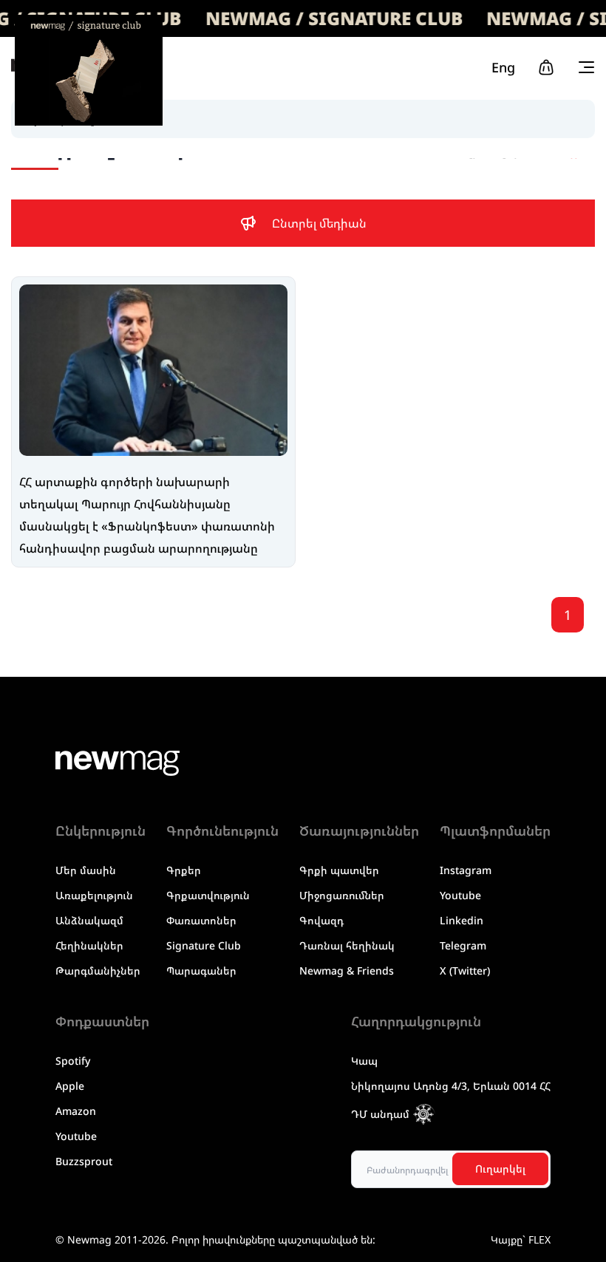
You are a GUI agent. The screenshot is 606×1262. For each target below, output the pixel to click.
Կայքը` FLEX (521, 1239)
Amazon (75, 1111)
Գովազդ (321, 920)
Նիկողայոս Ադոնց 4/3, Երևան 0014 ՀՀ (451, 1086)
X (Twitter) (465, 970)
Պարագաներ (201, 970)
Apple (69, 1086)
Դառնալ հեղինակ (347, 945)
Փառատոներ (201, 920)
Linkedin (461, 920)
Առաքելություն (94, 895)
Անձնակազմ (89, 920)
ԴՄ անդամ (380, 1114)
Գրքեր (183, 870)
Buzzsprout (83, 1161)
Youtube (460, 895)
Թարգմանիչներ (97, 970)
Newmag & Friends (346, 970)
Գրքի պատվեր (339, 870)
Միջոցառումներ (341, 895)
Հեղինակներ (89, 945)
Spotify (72, 1061)
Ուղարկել (500, 1169)
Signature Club (203, 945)
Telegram (463, 945)
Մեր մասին (85, 870)
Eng (503, 67)
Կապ (364, 1061)
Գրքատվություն (208, 895)
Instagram (465, 870)
